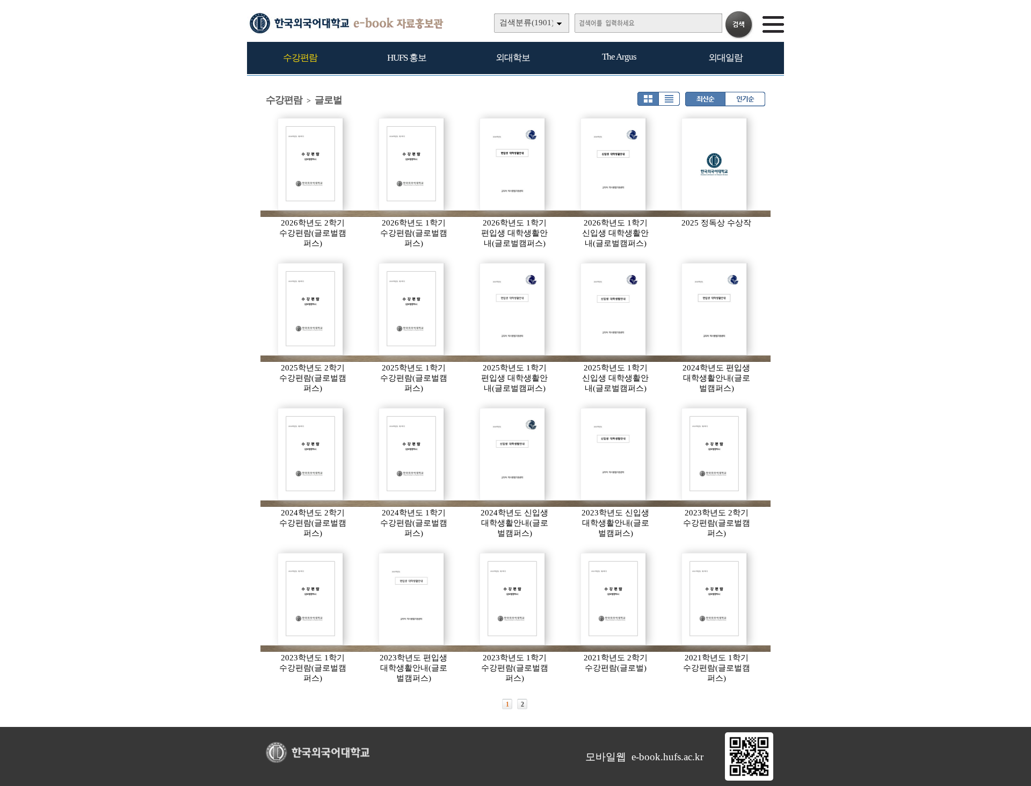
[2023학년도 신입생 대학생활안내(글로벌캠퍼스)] (613, 454)
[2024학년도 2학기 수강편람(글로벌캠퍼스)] (311, 454)
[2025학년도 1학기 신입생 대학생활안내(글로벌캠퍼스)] (613, 309)
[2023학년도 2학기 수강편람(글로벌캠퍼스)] (714, 454)
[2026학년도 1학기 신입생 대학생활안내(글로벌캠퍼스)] (613, 164)
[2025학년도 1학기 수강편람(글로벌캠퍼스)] (412, 309)
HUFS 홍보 (406, 58)
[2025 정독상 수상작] (714, 164)
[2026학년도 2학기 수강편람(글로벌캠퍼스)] (311, 164)
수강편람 (300, 58)
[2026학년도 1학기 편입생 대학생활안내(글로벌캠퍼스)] (513, 164)
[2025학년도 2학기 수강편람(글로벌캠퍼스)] (311, 309)
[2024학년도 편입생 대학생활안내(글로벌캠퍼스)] (714, 309)
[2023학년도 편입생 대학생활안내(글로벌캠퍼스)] (412, 599)
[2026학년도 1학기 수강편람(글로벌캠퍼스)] (412, 164)
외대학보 (513, 58)
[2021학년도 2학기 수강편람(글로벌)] (613, 599)
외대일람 (725, 58)
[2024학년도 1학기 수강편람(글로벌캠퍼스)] (412, 454)
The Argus (619, 57)
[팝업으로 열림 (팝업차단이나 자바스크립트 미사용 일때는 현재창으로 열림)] (749, 778)
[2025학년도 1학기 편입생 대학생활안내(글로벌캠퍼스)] (513, 309)
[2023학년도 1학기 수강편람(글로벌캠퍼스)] (311, 599)
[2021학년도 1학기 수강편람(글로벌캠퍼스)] (714, 599)
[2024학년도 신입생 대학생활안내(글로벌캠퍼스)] (513, 454)
